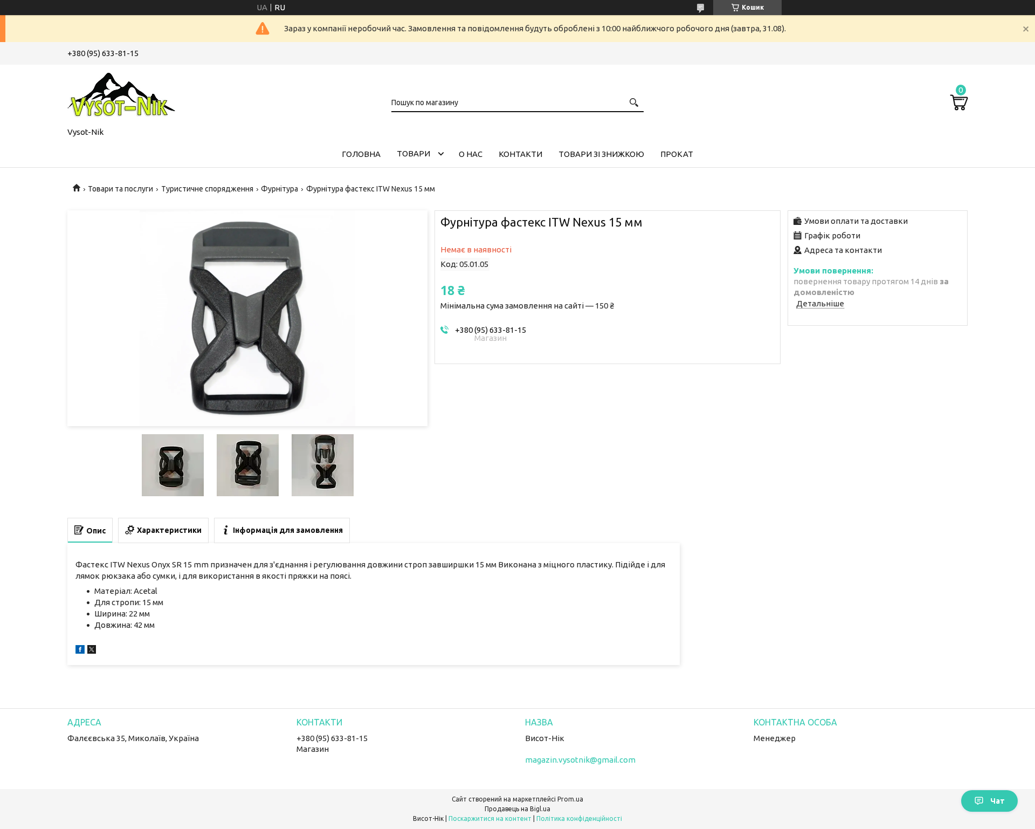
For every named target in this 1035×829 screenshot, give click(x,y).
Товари (413, 153)
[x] (91, 650)
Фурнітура (279, 188)
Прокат (676, 154)
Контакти (520, 154)
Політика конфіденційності (579, 818)
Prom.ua (570, 799)
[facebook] (80, 650)
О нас (470, 154)
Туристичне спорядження (207, 188)
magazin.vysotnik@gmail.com (580, 759)
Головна (361, 154)
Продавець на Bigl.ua (517, 808)
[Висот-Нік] (121, 94)
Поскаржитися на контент (490, 818)
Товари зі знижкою (601, 154)
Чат (997, 801)
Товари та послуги (120, 188)
